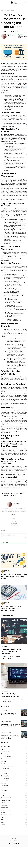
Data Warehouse (5, 788)
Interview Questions (5, 802)
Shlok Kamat (5, 699)
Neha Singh (6, 570)
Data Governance (5, 780)
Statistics (3, 824)
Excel (2, 795)
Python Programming (5, 819)
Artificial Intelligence (5, 746)
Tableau (3, 827)
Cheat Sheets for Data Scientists (8, 766)
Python (4, 574)
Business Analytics (5, 753)
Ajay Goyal (24, 36)
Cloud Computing (5, 768)
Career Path (3, 758)
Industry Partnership (5, 800)
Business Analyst (5, 751)
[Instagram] (16, 843)
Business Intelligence (6, 756)
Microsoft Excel (4, 807)
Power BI (3, 812)
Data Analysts (10, 10)
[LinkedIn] (9, 843)
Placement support (5, 810)
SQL (2, 822)
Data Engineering (5, 775)
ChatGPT (3, 763)
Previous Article (6, 551)
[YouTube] (18, 843)
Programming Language (6, 814)
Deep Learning (4, 790)
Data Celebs (4, 773)
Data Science (4, 783)
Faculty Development (6, 797)
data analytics (23, 134)
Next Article (4, 583)
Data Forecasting (5, 778)
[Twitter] (13, 843)
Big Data (3, 749)
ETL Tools (3, 792)
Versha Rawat (10, 35)
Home (2, 10)
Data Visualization (5, 785)
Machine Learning (5, 805)
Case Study (3, 761)
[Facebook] (11, 843)
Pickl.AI (9, 429)
